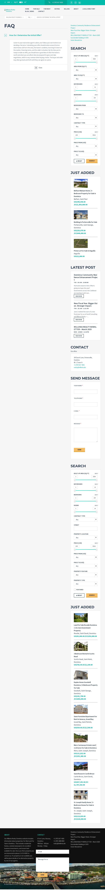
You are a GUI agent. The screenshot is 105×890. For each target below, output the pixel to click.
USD (8, 2)
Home (27, 9)
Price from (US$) (80, 143)
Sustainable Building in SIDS (79, 38)
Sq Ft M (20, 2)
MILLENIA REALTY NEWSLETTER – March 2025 (85, 35)
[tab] (36, 35)
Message (77, 424)
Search (92, 161)
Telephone (78, 398)
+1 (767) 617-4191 (79, 365)
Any (77, 126)
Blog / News (29, 11)
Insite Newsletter (76, 40)
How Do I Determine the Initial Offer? (25, 35)
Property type (79, 580)
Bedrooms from (80, 105)
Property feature (80, 571)
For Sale (36, 9)
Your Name (78, 386)
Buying (57, 9)
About (76, 9)
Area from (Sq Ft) (80, 66)
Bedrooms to (79, 114)
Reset (80, 161)
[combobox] (86, 70)
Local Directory (89, 9)
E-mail (76, 411)
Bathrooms (78, 84)
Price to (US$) (79, 151)
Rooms (76, 505)
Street (76, 525)
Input (96, 56)
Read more (79, 296)
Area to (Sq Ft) (79, 75)
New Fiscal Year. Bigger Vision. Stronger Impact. (85, 304)
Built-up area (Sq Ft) (81, 56)
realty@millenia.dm (80, 367)
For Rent (47, 9)
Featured (79, 590)
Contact (41, 11)
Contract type (79, 123)
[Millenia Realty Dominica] (12, 10)
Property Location (81, 534)
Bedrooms (78, 95)
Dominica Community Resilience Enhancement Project (86, 277)
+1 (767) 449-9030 (59, 841)
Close (40, 68)
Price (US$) (78, 132)
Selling (67, 9)
